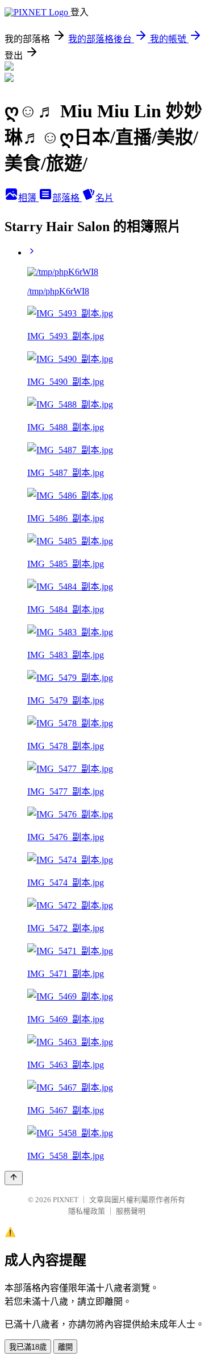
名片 (104, 198)
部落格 (67, 198)
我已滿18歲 (28, 1347)
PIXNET (65, 1199)
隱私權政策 (86, 1211)
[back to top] (14, 1178)
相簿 (28, 198)
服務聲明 (130, 1211)
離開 (65, 1347)
